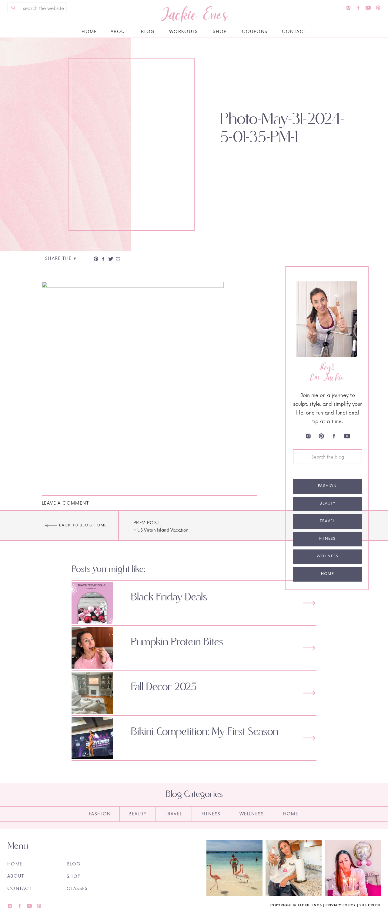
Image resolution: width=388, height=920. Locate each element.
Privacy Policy (341, 905)
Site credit (370, 905)
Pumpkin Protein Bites (177, 642)
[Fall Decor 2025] (309, 693)
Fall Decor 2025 (164, 687)
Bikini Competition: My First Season (204, 732)
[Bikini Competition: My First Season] (309, 737)
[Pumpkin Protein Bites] (309, 647)
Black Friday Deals (169, 597)
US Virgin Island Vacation (163, 530)
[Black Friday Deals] (309, 603)
